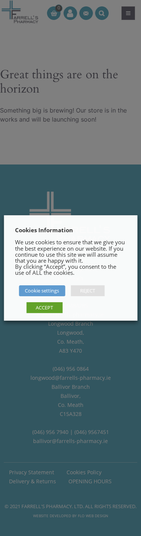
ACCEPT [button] (44, 307)
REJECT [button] (87, 290)
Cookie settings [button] (42, 290)
